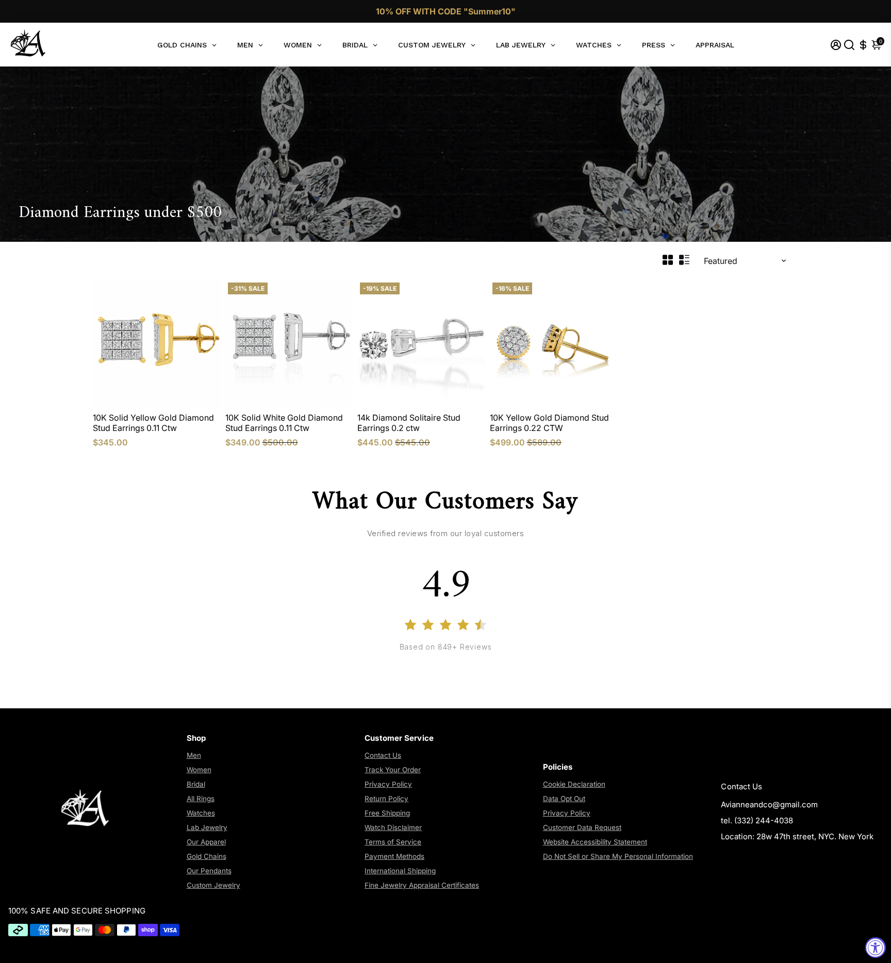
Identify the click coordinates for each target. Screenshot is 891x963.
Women (199, 770)
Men (194, 755)
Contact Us (383, 755)
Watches (201, 813)
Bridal (196, 784)
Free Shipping (387, 813)
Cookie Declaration (574, 784)
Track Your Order (393, 770)
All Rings (200, 798)
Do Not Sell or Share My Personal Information (618, 856)
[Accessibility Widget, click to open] (875, 947)
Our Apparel (206, 842)
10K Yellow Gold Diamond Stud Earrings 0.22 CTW (549, 422)
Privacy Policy (388, 784)
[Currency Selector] (863, 44)
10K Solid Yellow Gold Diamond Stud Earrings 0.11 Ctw (153, 422)
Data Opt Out (564, 798)
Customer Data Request (582, 827)
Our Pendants (209, 871)
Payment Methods (394, 856)
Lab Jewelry (207, 827)
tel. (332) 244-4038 (757, 820)
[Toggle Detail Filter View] (684, 260)
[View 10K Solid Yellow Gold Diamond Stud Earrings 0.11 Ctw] (157, 344)
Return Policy (386, 798)
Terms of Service (393, 842)
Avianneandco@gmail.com (769, 804)
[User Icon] (836, 44)
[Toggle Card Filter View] (668, 260)
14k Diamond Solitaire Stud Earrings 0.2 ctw (408, 422)
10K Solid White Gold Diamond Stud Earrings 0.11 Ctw (284, 422)
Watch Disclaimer (393, 827)
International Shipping (400, 871)
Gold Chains (206, 856)
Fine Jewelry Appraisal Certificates (422, 885)
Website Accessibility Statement (595, 842)
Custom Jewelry (213, 885)
